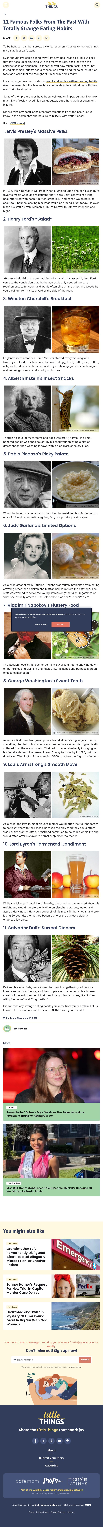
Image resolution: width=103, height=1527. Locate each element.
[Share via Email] (46, 38)
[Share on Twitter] (24, 38)
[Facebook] (35, 1441)
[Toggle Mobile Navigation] (6, 5)
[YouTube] (59, 1441)
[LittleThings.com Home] (51, 5)
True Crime (12, 1243)
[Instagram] (51, 1441)
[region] (51, 620)
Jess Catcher (19, 1028)
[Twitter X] (43, 1441)
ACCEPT (60, 624)
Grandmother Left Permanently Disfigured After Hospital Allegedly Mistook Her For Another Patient (25, 1257)
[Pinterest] (67, 1441)
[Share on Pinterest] (39, 38)
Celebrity (12, 1107)
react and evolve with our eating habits (71, 81)
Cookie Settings (41, 624)
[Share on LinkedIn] (31, 38)
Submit (85, 1359)
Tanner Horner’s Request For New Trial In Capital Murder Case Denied (26, 1288)
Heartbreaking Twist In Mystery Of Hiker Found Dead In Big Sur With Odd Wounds (27, 1318)
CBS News (17, 123)
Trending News (14, 1183)
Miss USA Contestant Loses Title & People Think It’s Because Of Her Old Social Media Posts (49, 1189)
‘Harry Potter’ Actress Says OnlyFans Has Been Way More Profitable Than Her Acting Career (45, 1114)
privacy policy (75, 1367)
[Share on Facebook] (16, 38)
